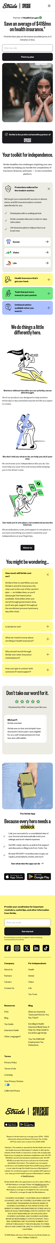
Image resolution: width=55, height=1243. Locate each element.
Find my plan (27, 56)
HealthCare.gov (28, 1176)
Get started (27, 931)
